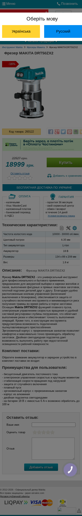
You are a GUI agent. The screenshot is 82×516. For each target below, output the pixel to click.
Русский (63, 31)
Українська (21, 31)
